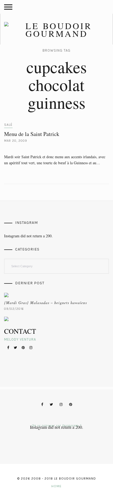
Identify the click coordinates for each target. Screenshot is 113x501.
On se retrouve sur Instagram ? (56, 425)
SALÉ (8, 125)
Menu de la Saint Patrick (31, 134)
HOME (56, 486)
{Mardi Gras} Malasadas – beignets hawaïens (45, 302)
